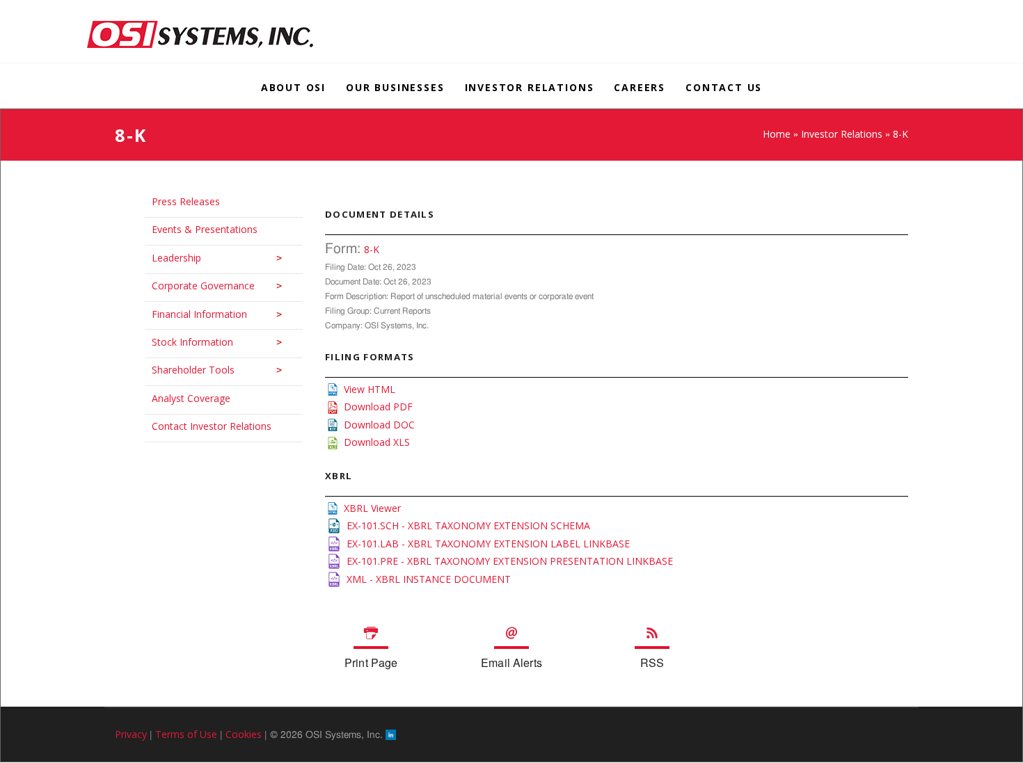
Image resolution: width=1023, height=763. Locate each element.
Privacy (131, 734)
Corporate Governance (196, 285)
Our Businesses (395, 87)
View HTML (369, 389)
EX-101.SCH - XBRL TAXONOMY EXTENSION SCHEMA (468, 525)
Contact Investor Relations (204, 426)
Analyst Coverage (184, 398)
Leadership (169, 257)
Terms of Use (186, 734)
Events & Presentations (198, 229)
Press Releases (179, 201)
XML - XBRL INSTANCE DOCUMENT (429, 579)
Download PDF (378, 406)
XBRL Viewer (372, 508)
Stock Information (185, 341)
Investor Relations (529, 87)
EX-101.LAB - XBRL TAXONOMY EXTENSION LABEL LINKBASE (488, 543)
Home (777, 133)
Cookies (243, 734)
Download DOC (379, 424)
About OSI (293, 87)
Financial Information (192, 314)
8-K (371, 249)
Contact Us (723, 87)
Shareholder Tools (186, 369)
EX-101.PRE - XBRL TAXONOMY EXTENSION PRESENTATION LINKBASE (510, 561)
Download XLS (377, 442)
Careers (639, 87)
